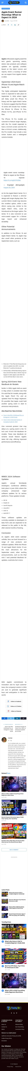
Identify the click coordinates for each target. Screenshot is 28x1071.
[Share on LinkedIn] (15, 25)
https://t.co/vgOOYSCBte (12, 180)
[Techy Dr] (14, 2)
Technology (5, 8)
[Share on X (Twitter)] (11, 25)
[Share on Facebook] (8, 25)
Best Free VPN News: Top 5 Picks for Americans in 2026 (17, 900)
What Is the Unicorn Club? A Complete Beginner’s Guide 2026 (16, 893)
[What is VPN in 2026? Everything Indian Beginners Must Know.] (14, 784)
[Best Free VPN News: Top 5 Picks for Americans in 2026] (5, 901)
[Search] (25, 2)
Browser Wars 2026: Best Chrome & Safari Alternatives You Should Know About (13, 841)
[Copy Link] (18, 25)
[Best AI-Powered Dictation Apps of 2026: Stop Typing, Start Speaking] (14, 807)
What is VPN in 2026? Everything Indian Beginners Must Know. (13, 794)
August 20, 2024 (9, 187)
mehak (7, 20)
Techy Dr (15, 1064)
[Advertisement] (14, 42)
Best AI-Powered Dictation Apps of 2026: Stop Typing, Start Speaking (13, 817)
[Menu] (2, 2)
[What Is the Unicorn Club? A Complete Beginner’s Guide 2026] (5, 894)
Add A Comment (14, 849)
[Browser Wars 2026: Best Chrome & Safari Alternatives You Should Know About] (14, 831)
